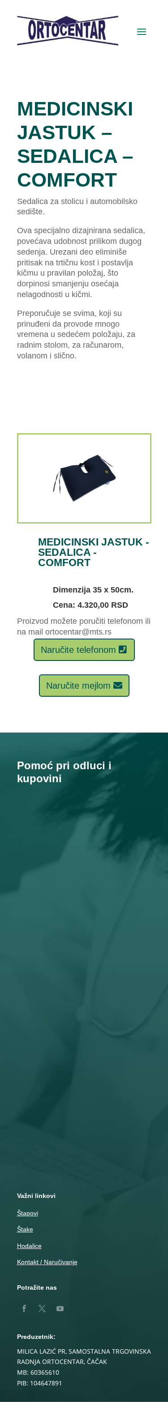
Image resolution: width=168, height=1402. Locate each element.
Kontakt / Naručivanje (47, 1262)
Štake (25, 1229)
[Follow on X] (42, 1308)
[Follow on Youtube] (60, 1308)
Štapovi (27, 1213)
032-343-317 (84, 959)
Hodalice (29, 1245)
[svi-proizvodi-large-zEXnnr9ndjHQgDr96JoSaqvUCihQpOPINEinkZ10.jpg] (84, 520)
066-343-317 (84, 970)
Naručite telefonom (78, 650)
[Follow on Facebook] (24, 1308)
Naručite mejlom (78, 685)
